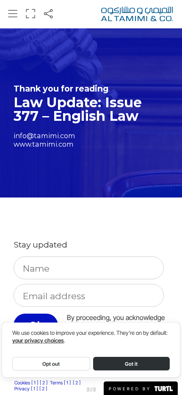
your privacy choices (38, 340)
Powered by (131, 388)
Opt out (51, 364)
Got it (131, 364)
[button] (12, 14)
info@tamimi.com (44, 135)
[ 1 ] (34, 383)
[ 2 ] (43, 383)
